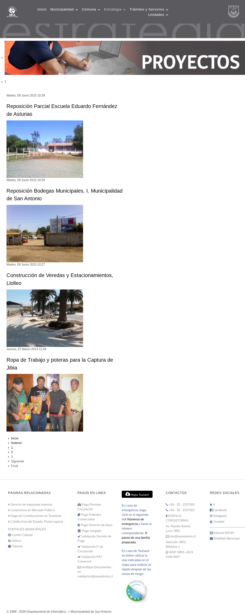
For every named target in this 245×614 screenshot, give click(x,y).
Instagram (220, 516)
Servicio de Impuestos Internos (31, 504)
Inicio (14, 438)
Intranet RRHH (224, 533)
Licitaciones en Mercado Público (33, 510)
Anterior (16, 443)
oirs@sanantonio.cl (183, 536)
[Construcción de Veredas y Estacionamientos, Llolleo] (45, 318)
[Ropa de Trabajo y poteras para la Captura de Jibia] (45, 402)
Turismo (17, 546)
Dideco (16, 540)
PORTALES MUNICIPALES (27, 529)
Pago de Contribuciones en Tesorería (36, 516)
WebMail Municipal (227, 538)
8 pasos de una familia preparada (136, 537)
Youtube (219, 521)
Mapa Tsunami (139, 494)
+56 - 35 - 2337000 (182, 504)
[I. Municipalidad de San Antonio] (12, 11)
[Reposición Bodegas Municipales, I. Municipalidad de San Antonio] (45, 233)
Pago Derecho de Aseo (96, 525)
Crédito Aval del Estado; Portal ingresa (37, 521)
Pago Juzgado (91, 530)
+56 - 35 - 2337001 (182, 510)
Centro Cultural (22, 535)
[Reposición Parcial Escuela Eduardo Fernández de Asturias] (45, 148)
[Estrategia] (122, 27)
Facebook (220, 510)
